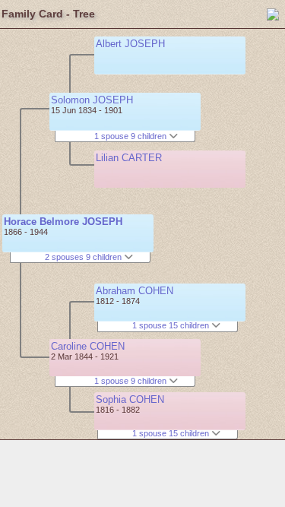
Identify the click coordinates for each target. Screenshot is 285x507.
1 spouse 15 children (171, 325)
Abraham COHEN (134, 290)
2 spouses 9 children (84, 256)
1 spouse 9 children (131, 136)
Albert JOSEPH (130, 43)
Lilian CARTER (129, 157)
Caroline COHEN (88, 346)
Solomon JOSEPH (92, 100)
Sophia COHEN (130, 399)
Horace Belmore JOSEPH (63, 221)
